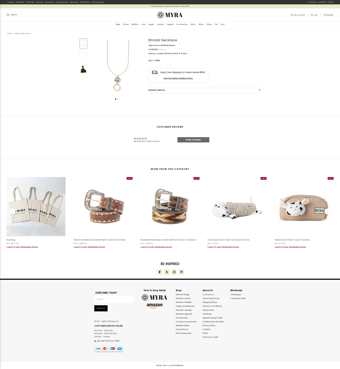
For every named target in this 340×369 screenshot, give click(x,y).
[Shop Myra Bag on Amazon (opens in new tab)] (154, 306)
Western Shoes (183, 298)
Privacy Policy (209, 325)
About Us (208, 290)
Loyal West (322, 2)
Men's (193, 24)
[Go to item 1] (83, 43)
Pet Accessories (183, 333)
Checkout (10, 2)
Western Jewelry (184, 310)
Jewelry (160, 24)
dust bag (10, 240)
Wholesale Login (98, 2)
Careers (207, 329)
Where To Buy (85, 2)
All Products (49, 2)
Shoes (126, 24)
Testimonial (20, 2)
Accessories (182, 24)
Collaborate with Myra (213, 321)
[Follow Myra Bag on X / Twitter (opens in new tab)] (166, 272)
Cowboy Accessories (186, 321)
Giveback (207, 313)
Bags (118, 24)
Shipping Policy (210, 302)
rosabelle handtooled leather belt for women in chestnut (168, 240)
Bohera (330, 2)
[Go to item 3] (83, 69)
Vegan (151, 24)
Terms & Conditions (212, 306)
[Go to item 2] (83, 56)
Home (209, 24)
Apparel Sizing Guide (213, 317)
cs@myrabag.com (110, 321)
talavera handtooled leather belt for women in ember (99, 240)
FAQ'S (205, 333)
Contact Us (208, 294)
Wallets (134, 24)
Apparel (170, 24)
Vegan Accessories (185, 306)
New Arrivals (74, 2)
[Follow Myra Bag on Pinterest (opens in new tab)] (181, 272)
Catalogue (39, 2)
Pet (216, 24)
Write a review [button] (193, 139)
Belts (201, 24)
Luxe (143, 24)
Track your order (210, 337)
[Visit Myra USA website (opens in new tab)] (154, 297)
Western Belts (182, 325)
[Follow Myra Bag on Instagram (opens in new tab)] (174, 272)
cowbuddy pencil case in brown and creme (228, 240)
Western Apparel (184, 313)
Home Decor (182, 329)
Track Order (30, 2)
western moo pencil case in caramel (292, 240)
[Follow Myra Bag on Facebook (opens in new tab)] (159, 272)
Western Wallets (184, 302)
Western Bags (182, 294)
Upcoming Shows (62, 2)
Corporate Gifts (238, 298)
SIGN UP (101, 308)
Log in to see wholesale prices (161, 45)
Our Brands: (312, 2)
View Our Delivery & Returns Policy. (178, 78)
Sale (222, 24)
